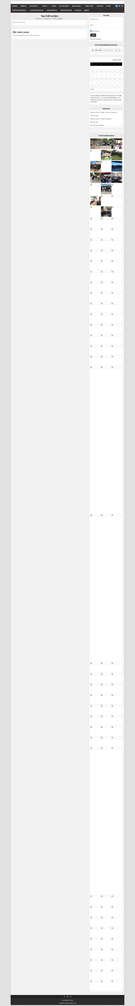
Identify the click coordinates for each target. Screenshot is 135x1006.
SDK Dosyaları (33, 6)
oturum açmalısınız (34, 35)
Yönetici (39, 18)
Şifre (91, 25)
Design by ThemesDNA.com (67, 1003)
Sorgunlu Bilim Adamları (19, 10)
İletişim (108, 6)
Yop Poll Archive (49, 15)
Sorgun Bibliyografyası (36, 10)
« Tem (92, 89)
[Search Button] (122, 6)
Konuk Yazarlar (76, 6)
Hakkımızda (24, 6)
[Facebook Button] (119, 6)
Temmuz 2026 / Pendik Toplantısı (100, 119)
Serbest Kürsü (89, 6)
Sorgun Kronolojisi (51, 10)
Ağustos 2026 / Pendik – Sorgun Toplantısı (103, 112)
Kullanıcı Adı (94, 19)
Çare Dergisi (94, 115)
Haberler (86, 10)
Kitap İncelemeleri (64, 6)
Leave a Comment (58, 18)
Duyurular (78, 10)
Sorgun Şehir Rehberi (66, 10)
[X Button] (116, 6)
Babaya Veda (94, 122)
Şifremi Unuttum (95, 39)
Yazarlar (44, 6)
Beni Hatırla (95, 31)
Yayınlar (54, 6)
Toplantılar (99, 6)
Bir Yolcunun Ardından (97, 125)
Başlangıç (14, 6)
